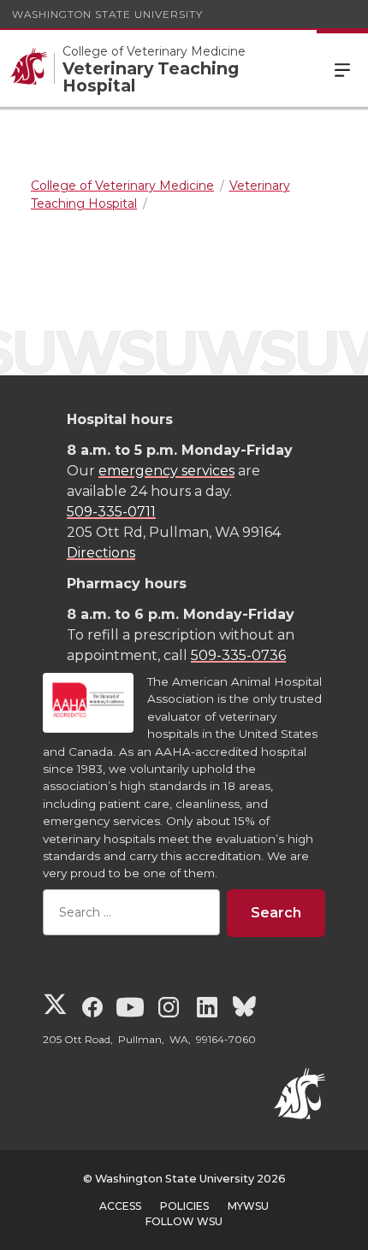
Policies (184, 1206)
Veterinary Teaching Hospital (150, 77)
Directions (101, 553)
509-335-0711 (111, 512)
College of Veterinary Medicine (154, 51)
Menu (342, 68)
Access (120, 1206)
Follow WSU (184, 1221)
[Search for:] (131, 912)
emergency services (166, 471)
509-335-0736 (238, 655)
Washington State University (107, 14)
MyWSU (248, 1206)
